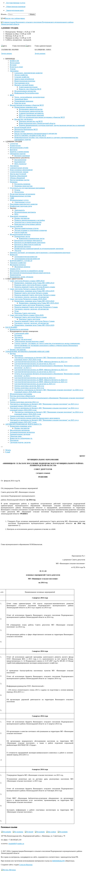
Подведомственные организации (22, 194)
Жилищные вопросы (18, 265)
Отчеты (17, 190)
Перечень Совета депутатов (25, 313)
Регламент (18, 335)
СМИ (12, 198)
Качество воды (20, 103)
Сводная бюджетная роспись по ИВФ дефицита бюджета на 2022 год (40, 362)
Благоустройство (16, 226)
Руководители (15, 145)
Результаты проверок (22, 184)
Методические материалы (20, 430)
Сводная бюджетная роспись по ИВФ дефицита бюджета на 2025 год (40, 382)
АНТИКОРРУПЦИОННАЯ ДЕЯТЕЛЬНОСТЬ (23, 424)
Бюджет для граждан (18, 349)
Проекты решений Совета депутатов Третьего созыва (34, 295)
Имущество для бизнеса (23, 119)
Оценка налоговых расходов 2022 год (24, 402)
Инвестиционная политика (24, 81)
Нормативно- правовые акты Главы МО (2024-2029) (34, 325)
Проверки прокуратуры (23, 186)
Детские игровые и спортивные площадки (30, 230)
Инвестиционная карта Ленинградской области (37, 123)
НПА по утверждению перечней (31, 115)
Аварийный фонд (21, 99)
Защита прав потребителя (24, 79)
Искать (32, 14)
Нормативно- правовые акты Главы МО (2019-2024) (34, 301)
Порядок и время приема (19, 152)
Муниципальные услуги (19, 200)
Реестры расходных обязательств (22, 396)
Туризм (12, 69)
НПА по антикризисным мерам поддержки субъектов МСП (42, 117)
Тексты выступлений (18, 174)
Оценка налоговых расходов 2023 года (29, 388)
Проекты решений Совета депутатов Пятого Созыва (34, 321)
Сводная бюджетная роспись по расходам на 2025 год (34, 384)
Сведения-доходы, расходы (20, 442)
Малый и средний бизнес (24, 85)
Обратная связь (16, 436)
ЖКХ (12, 95)
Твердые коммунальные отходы (26, 228)
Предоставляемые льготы (19, 180)
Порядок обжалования (18, 176)
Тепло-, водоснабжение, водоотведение (29, 97)
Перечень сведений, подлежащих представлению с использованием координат (40, 252)
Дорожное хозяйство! (18, 263)
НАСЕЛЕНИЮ (11, 327)
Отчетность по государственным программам (27, 188)
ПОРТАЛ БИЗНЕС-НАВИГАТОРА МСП (30, 135)
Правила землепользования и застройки (29, 220)
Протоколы (18, 355)
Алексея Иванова (25, 865)
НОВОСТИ (14, 61)
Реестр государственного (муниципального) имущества (35, 133)
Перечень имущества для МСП (31, 121)
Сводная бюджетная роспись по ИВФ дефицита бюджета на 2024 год (40, 380)
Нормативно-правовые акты (21, 426)
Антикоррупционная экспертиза (22, 432)
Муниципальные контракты (25, 212)
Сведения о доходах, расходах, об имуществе (31, 297)
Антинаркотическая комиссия (25, 257)
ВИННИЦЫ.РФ (58, 861)
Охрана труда (15, 269)
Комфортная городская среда (21, 206)
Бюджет (13, 353)
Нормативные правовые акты (25, 107)
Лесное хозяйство (21, 75)
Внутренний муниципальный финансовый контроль (30, 273)
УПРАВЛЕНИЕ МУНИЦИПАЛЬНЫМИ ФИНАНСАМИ (27, 351)
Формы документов (21, 218)
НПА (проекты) (20, 164)
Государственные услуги (15, 3)
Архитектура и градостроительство (27, 222)
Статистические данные (19, 172)
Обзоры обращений (17, 178)
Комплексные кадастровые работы (27, 224)
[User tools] (2, 446)
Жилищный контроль (22, 246)
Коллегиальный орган (22, 127)
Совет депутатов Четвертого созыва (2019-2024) (28, 299)
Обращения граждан (18, 154)
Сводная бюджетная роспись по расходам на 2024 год (34, 378)
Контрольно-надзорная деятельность (28, 240)
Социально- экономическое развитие (28, 73)
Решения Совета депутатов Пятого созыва (30, 317)
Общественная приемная (15, 7)
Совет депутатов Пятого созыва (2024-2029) (27, 315)
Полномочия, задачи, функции (21, 277)
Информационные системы (20, 196)
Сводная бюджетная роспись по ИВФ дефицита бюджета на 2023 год (40, 370)
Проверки (13, 182)
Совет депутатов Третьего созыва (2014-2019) (27, 289)
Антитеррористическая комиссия (27, 259)
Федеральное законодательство (31, 109)
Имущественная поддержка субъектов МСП (27, 105)
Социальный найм (21, 333)
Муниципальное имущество (25, 91)
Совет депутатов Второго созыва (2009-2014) (27, 281)
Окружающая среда (21, 83)
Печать (8, 450)
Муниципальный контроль (20, 234)
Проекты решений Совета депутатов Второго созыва (34, 287)
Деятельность (19, 210)
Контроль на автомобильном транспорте (29, 242)
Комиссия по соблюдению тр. (21, 438)
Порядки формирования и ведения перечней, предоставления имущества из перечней (52, 125)
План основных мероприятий (21, 170)
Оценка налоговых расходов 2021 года (25, 416)
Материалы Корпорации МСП (26, 129)
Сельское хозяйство (21, 77)
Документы (14, 166)
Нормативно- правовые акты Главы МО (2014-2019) (34, 291)
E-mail (7, 452)
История (13, 65)
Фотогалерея (15, 63)
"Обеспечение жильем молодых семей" (29, 341)
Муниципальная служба (19, 148)
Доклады (17, 250)
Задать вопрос (6, 53)
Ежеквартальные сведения (20, 434)
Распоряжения (19, 162)
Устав (16, 311)
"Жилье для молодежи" (23, 339)
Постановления (20, 160)
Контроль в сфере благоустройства (27, 244)
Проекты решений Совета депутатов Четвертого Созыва (36, 307)
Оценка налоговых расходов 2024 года (29, 386)
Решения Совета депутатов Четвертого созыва (32, 305)
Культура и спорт (16, 67)
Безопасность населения (19, 329)
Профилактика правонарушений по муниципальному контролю (38, 248)
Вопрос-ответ (19, 131)
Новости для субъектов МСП (30, 89)
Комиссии (14, 255)
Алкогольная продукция (28, 87)
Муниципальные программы (21, 394)
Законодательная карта (15, 10)
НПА (16, 214)
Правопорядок (15, 275)
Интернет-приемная (22, 156)
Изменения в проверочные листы (31, 238)
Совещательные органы (19, 168)
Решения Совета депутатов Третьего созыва (31, 293)
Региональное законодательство (31, 111)
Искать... (4, 14)
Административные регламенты (31, 113)
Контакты (13, 150)
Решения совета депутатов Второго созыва (30, 285)
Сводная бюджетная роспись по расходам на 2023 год (34, 372)
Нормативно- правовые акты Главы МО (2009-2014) (34, 283)
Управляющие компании (23, 101)
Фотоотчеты (19, 192)
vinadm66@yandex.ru (16, 844)
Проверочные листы (22, 236)
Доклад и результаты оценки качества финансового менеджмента (35, 418)
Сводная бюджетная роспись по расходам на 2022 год (34, 364)
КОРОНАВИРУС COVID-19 (21, 261)
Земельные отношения (18, 216)
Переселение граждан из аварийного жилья (26, 271)
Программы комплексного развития (23, 204)
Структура (14, 143)
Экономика (14, 71)
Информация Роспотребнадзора (26, 93)
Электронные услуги (22, 202)
